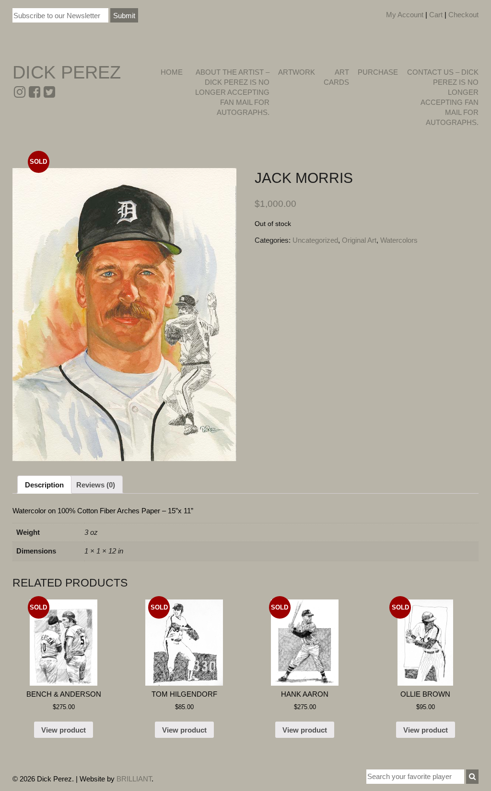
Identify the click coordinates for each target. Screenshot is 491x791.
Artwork (296, 72)
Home (172, 72)
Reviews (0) (95, 485)
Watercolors (399, 240)
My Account (404, 15)
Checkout (463, 15)
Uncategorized (315, 240)
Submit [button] (124, 15)
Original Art (359, 240)
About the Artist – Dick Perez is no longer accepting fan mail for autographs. (232, 92)
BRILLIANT (134, 779)
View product (63, 730)
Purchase (378, 72)
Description (44, 485)
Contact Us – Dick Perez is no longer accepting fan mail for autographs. (443, 97)
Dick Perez (66, 72)
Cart (436, 15)
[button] (472, 776)
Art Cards (336, 77)
